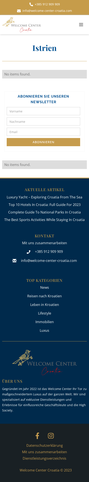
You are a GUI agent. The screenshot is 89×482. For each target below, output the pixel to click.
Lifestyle (44, 313)
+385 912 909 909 (49, 251)
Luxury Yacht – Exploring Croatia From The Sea (44, 197)
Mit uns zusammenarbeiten (44, 243)
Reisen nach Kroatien (44, 296)
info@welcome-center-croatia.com (49, 260)
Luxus (44, 330)
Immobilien (44, 321)
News (44, 287)
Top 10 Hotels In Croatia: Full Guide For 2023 (45, 204)
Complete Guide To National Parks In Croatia (44, 212)
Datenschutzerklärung (44, 445)
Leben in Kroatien (44, 304)
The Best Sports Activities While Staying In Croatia (44, 219)
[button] (81, 25)
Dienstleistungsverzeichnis (44, 458)
